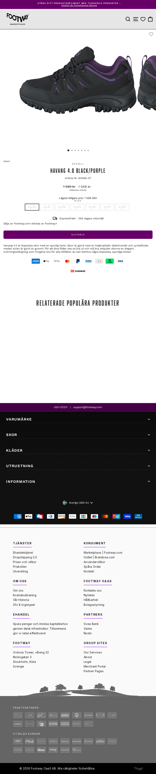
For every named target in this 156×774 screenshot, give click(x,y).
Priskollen (20, 566)
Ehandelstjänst (23, 552)
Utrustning (20, 466)
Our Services (93, 652)
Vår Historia (21, 600)
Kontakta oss (93, 590)
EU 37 (47, 207)
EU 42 (122, 207)
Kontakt (89, 571)
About (88, 657)
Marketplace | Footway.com (103, 552)
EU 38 (62, 207)
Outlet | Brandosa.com (99, 557)
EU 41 (107, 207)
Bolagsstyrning (94, 604)
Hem (6, 161)
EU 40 (92, 207)
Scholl (78, 163)
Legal (87, 661)
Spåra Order (92, 566)
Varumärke (19, 419)
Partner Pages (94, 671)
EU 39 (77, 207)
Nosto (88, 633)
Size (77, 201)
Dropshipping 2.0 (25, 557)
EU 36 (32, 207)
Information (20, 481)
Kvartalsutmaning (24, 595)
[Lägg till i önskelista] (151, 34)
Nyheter (89, 595)
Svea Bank (91, 624)
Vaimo (88, 628)
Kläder (14, 450)
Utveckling (20, 571)
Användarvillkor (94, 562)
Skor (11, 435)
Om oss (18, 590)
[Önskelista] (143, 19)
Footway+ (51, 223)
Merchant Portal (95, 666)
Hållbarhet (91, 600)
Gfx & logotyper (24, 604)
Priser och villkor (25, 562)
